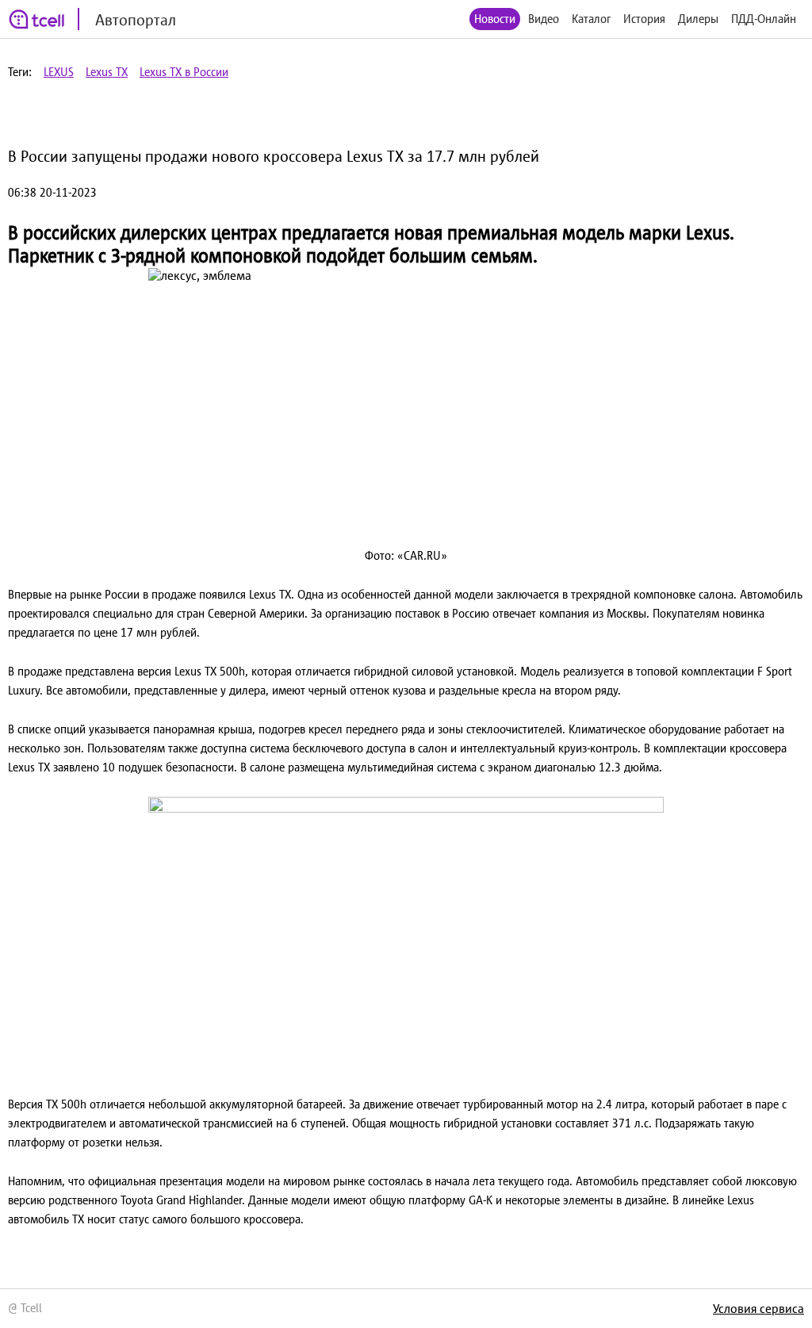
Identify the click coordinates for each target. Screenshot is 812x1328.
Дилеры (698, 18)
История (644, 18)
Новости (494, 18)
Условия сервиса (758, 1308)
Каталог (591, 18)
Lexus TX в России (184, 71)
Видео (543, 18)
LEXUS (59, 71)
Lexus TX (107, 71)
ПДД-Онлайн (763, 18)
